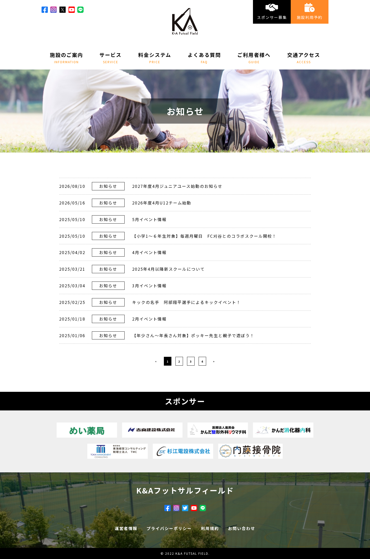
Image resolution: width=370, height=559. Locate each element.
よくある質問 (204, 57)
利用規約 (210, 528)
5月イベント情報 (149, 219)
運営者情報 (126, 528)
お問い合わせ (241, 528)
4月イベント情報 (149, 252)
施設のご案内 (66, 57)
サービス (110, 57)
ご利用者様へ (254, 57)
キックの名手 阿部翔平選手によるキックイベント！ (186, 302)
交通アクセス (303, 57)
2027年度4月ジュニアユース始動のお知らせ (177, 186)
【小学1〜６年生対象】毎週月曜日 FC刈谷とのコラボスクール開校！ (204, 236)
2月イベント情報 (149, 319)
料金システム (154, 57)
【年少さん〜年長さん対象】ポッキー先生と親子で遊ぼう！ (193, 335)
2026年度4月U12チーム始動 (161, 203)
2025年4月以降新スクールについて (168, 269)
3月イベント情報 (149, 286)
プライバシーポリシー (169, 528)
